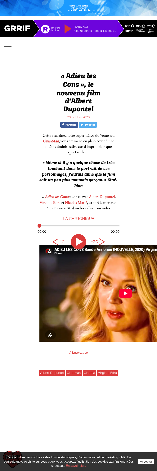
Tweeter (89, 124)
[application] (78, 228)
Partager (70, 124)
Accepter (146, 461)
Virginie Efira (50, 203)
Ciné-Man (74, 373)
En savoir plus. (76, 465)
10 (59, 241)
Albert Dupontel (102, 197)
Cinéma (89, 373)
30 (97, 241)
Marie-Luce (78, 352)
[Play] (78, 241)
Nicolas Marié (76, 203)
